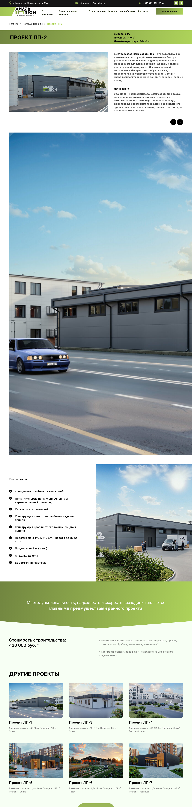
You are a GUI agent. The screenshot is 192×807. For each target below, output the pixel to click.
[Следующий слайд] (180, 122)
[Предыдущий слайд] (173, 122)
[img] (25, 11)
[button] (169, 11)
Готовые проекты (33, 23)
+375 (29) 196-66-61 (153, 3)
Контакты (143, 11)
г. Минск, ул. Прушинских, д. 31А (30, 3)
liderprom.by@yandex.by (92, 3)
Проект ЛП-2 (55, 23)
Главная (13, 23)
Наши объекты (127, 11)
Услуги (111, 11)
